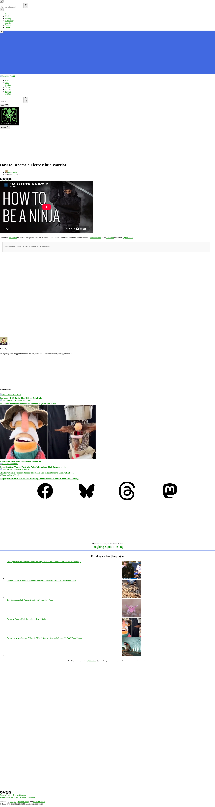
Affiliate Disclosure (27, 797)
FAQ (7, 83)
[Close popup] (1, 32)
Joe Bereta (13, 238)
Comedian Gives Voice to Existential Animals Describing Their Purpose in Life (33, 467)
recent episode (95, 238)
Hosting (8, 85)
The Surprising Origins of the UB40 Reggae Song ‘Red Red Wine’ (28, 404)
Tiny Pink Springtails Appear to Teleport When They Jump (30, 600)
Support (8, 92)
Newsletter (9, 87)
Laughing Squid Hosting (107, 547)
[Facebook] (1, 179)
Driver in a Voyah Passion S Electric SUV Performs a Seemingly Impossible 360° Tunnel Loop (44, 638)
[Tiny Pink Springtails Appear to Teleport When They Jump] (131, 617)
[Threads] (7, 179)
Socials (8, 89)
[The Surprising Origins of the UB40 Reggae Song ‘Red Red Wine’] (15, 400)
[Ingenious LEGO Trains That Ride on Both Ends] (10, 395)
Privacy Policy (5, 795)
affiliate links (91, 661)
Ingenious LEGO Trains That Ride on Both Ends (21, 398)
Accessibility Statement (9, 797)
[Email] (10, 179)
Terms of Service (19, 795)
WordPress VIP (39, 802)
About (7, 80)
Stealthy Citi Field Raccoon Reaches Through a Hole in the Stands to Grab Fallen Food (37, 473)
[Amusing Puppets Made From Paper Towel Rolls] (48, 458)
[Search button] (26, 100)
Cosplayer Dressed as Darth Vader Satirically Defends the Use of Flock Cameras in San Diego (39, 478)
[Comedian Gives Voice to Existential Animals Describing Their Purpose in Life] (9, 464)
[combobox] (11, 101)
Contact (8, 94)
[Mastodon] (169, 499)
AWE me (110, 238)
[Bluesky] (4, 179)
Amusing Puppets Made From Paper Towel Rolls (20, 461)
